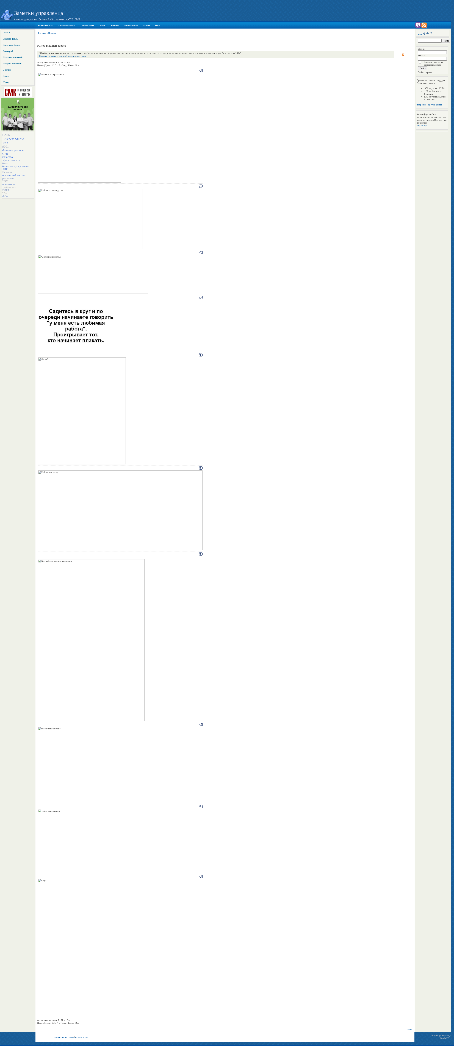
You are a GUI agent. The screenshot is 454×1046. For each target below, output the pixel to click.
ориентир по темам (64, 1037)
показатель (8, 184)
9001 (5, 146)
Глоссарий (8, 51)
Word (5, 193)
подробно (422, 104)
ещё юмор (422, 125)
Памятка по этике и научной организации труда (62, 56)
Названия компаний (13, 57)
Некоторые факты (11, 45)
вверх (410, 1029)
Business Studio (87, 25)
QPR (5, 153)
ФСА (5, 196)
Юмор (6, 82)
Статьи (6, 32)
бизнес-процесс (13, 150)
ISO (5, 143)
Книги (6, 76)
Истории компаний (12, 63)
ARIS (5, 169)
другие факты (435, 104)
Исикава (7, 172)
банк (5, 163)
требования (9, 187)
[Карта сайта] (427, 34)
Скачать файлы (10, 39)
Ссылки (7, 70)
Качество (115, 25)
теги (420, 34)
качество (7, 156)
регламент (8, 178)
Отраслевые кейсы (67, 25)
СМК (6, 135)
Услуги (102, 25)
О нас (157, 25)
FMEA (6, 190)
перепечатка (81, 1037)
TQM (5, 181)
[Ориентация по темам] (424, 34)
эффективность (11, 160)
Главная (42, 33)
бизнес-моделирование (15, 166)
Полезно (146, 25)
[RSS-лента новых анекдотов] (403, 53)
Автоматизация (131, 25)
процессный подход (13, 175)
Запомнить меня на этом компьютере (433, 63)
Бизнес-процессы (45, 25)
